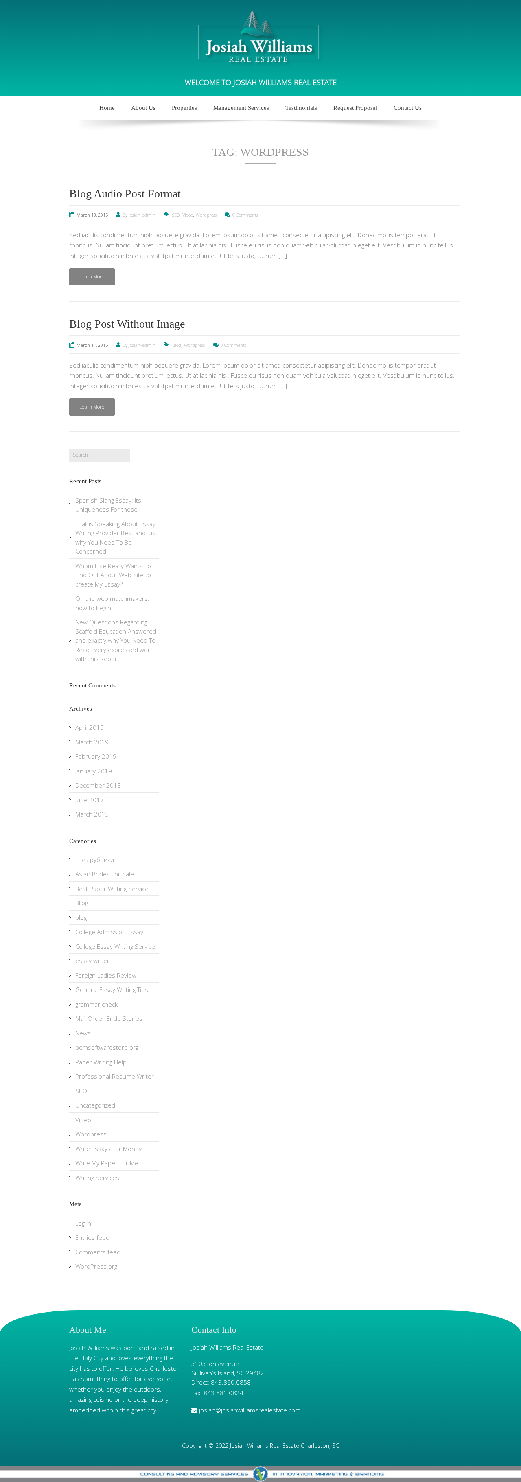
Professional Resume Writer (114, 1076)
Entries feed (92, 1237)
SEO (176, 215)
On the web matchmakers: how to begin (112, 603)
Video (187, 215)
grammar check (96, 1004)
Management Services (241, 108)
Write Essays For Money (108, 1149)
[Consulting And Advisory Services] (260, 1474)
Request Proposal (355, 108)
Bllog (81, 903)
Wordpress (206, 215)
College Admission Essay (109, 932)
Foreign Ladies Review (105, 975)
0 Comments (245, 215)
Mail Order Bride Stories (108, 1018)
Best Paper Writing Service (112, 888)
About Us (143, 108)
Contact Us (408, 108)
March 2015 (92, 814)
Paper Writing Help (101, 1062)
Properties (184, 108)
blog (81, 917)
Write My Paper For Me (106, 1163)
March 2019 (92, 742)
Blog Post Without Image (127, 323)
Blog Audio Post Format (125, 193)
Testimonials (301, 108)
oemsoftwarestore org (106, 1047)
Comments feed (97, 1252)
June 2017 (89, 800)
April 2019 (89, 727)
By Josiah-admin (139, 215)
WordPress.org (96, 1266)
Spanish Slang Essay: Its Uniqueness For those (108, 505)
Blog (176, 345)
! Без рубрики (94, 860)
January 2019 (93, 771)
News (83, 1033)
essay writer (92, 961)
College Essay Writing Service (115, 946)
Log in (83, 1223)
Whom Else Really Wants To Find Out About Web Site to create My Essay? (113, 575)
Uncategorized (95, 1105)
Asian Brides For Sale (104, 874)
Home (107, 108)
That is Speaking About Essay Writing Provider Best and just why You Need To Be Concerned (116, 538)
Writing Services (97, 1177)
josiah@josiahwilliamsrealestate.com (249, 1410)
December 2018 (98, 785)
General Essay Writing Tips (111, 989)
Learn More (92, 276)
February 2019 (95, 756)
